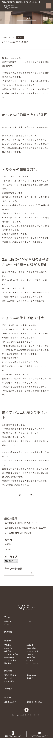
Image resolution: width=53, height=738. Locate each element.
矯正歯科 (7, 663)
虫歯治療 (29, 645)
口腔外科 (29, 654)
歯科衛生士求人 (10, 702)
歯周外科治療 (31, 648)
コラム (20, 37)
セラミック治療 (32, 651)
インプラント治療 (11, 654)
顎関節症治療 (9, 657)
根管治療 (7, 651)
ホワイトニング (32, 663)
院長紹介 (8, 631)
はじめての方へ (32, 675)
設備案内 (29, 678)
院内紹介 (8, 670)
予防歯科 (7, 645)
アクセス (8, 688)
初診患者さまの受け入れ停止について (21, 522)
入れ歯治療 (30, 657)
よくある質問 (9, 681)
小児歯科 (29, 660)
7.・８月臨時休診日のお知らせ (18, 532)
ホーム (7, 616)
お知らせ (9, 544)
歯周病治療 (8, 648)
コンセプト (8, 678)
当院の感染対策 (10, 675)
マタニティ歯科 (10, 660)
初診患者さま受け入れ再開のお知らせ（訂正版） (26, 527)
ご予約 (7, 624)
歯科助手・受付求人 (34, 702)
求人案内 (8, 697)
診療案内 (8, 640)
